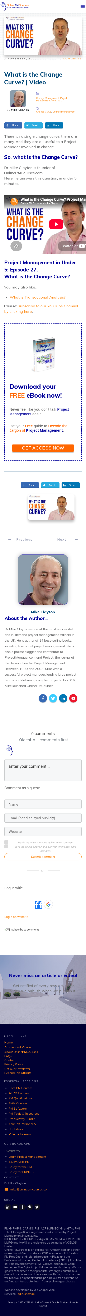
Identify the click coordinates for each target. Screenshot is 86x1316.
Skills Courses (18, 1103)
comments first (54, 739)
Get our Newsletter (17, 1069)
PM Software (18, 1108)
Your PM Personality (22, 1124)
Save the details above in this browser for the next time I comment (45, 848)
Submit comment (43, 857)
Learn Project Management (27, 1157)
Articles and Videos (17, 1047)
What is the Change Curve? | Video (33, 78)
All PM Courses (19, 1093)
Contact (9, 1060)
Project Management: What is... (51, 99)
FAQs (8, 1056)
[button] (48, 904)
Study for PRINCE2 (21, 1172)
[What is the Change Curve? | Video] (51, 507)
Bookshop (16, 1129)
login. (20, 1293)
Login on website (16, 917)
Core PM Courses (21, 1088)
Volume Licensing (21, 1134)
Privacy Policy (13, 1064)
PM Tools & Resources (24, 1113)
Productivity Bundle (22, 1119)
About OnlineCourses (21, 1052)
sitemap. (29, 1293)
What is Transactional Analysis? (38, 297)
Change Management (47, 98)
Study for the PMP (21, 1167)
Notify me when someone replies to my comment (45, 842)
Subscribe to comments (25, 929)
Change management (63, 111)
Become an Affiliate (18, 1073)
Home (8, 1042)
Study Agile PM (19, 1162)
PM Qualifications (21, 1098)
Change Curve (43, 111)
